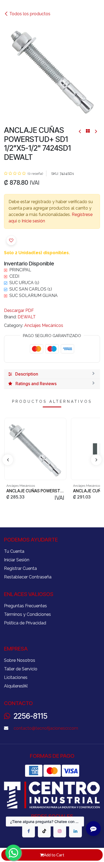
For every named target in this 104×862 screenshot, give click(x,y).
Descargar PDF (19, 310)
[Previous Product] (80, 131)
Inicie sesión (33, 220)
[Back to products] (88, 130)
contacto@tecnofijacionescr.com (46, 728)
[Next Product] (95, 131)
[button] (11, 240)
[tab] (52, 374)
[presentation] (7, 459)
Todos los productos (29, 13)
